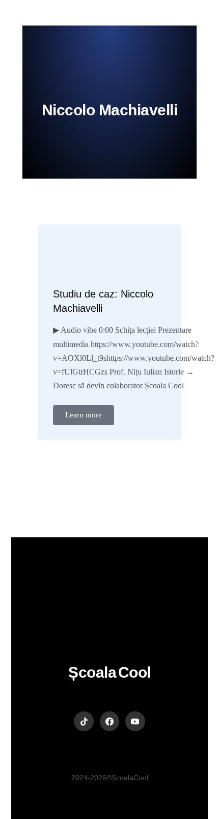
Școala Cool (109, 672)
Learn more (83, 415)
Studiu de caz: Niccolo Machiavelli (103, 301)
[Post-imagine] (76, 257)
